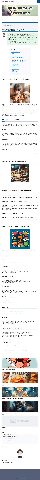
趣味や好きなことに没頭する (15, 69)
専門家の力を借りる (14, 71)
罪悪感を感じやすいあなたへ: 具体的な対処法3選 (17, 57)
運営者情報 (4, 427)
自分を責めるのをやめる (15, 64)
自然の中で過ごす (14, 70)
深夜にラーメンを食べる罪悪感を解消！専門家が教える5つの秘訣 (12, 398)
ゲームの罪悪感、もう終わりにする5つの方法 (9, 413)
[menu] (38, 1)
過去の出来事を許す (14, 65)
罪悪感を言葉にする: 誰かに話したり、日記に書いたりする (19, 60)
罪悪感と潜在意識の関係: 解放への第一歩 (8, 369)
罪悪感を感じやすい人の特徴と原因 (15, 52)
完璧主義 (13, 53)
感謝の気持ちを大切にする (15, 66)
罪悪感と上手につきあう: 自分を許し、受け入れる (18, 61)
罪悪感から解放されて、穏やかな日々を (16, 73)
